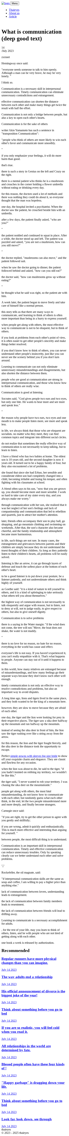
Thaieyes (14, 9)
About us (14, 13)
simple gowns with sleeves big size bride (33, 756)
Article (13, 16)
